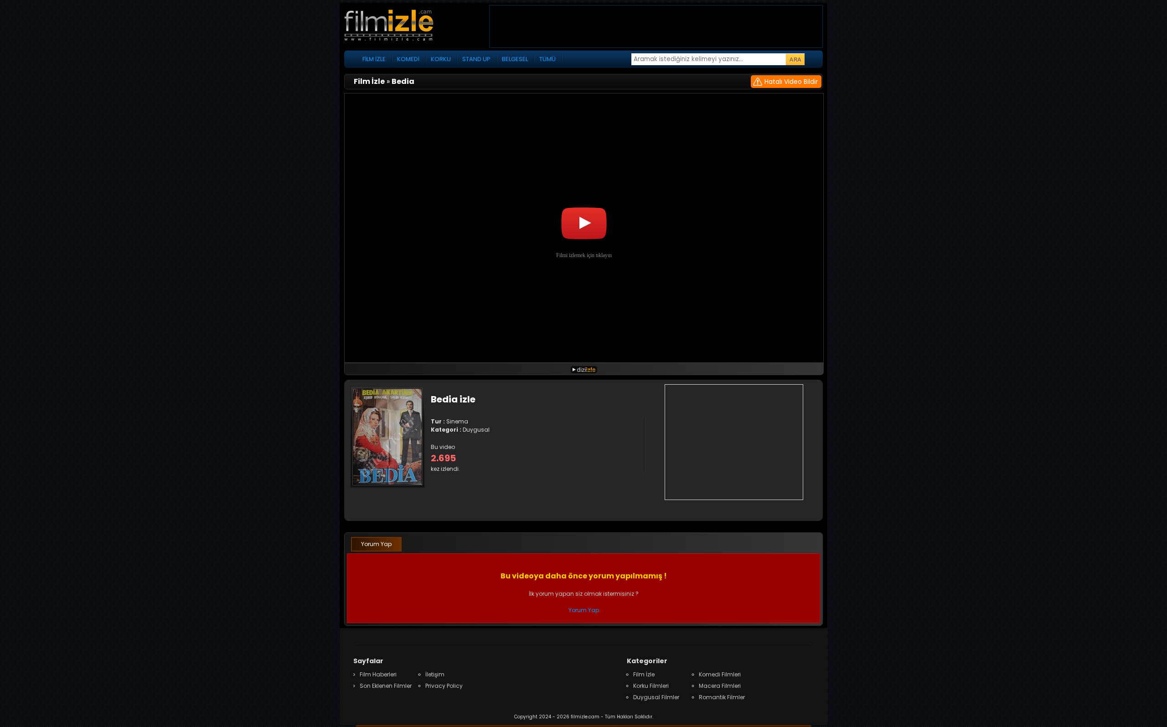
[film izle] (399, 26)
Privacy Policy (444, 686)
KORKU (441, 59)
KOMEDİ (408, 59)
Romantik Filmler (722, 697)
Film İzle (644, 674)
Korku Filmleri (651, 686)
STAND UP (476, 59)
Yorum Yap (376, 544)
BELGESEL (515, 59)
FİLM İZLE (374, 59)
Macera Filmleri (720, 686)
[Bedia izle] (583, 369)
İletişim (434, 674)
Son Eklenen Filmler (386, 686)
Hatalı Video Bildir (791, 81)
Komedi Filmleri (720, 674)
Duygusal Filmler (656, 697)
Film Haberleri (378, 674)
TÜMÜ (547, 59)
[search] (795, 59)
